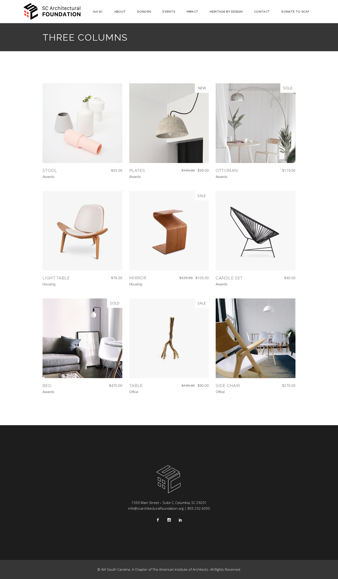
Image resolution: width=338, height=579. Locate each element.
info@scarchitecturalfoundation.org (155, 508)
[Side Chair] (255, 338)
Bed (47, 385)
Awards (48, 177)
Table (136, 385)
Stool (50, 170)
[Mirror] (169, 231)
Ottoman (227, 170)
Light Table (56, 277)
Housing (49, 284)
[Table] (169, 338)
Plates (137, 170)
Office (133, 392)
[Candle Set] (255, 231)
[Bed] (82, 338)
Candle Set (229, 277)
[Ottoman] (255, 123)
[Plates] (169, 123)
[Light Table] (82, 231)
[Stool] (82, 123)
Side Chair (228, 385)
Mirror (137, 277)
